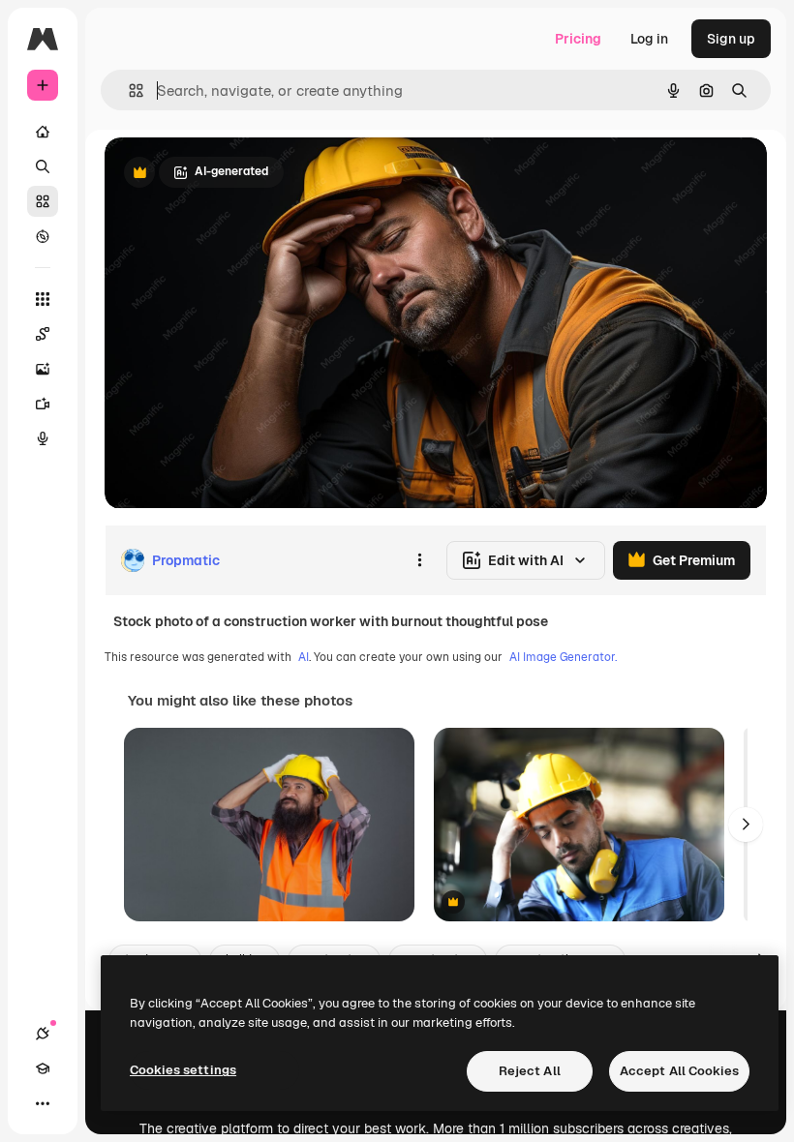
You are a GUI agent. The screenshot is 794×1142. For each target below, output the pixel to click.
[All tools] (42, 299)
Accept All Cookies (679, 1071)
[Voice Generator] (42, 438)
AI (303, 657)
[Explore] (42, 236)
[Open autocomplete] (128, 90)
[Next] (745, 824)
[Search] (42, 166)
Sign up (731, 38)
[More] (42, 1103)
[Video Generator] (42, 403)
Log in (649, 38)
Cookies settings (183, 1070)
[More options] (419, 560)
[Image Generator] (42, 368)
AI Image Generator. (563, 657)
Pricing (578, 38)
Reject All (530, 1071)
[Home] (42, 131)
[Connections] (42, 1033)
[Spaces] (42, 333)
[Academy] (42, 1068)
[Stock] (42, 201)
